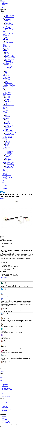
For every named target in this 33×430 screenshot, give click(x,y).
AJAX (6, 176)
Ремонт (3, 2)
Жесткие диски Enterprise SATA (10, 57)
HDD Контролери (6, 63)
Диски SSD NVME (8, 61)
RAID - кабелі (9, 67)
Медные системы (6, 118)
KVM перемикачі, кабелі (9, 131)
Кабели (4, 95)
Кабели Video (7, 98)
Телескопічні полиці (10, 150)
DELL (4, 31)
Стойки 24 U (7, 139)
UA (2, 7)
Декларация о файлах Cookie (6, 388)
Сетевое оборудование (5, 106)
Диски (3, 405)
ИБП (4, 170)
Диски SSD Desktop (8, 60)
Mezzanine (7, 82)
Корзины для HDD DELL (9, 76)
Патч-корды (7, 120)
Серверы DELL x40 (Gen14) (9, 15)
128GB (6, 74)
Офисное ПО (5, 40)
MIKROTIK (6, 110)
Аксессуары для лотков (9, 167)
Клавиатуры (7, 104)
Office (6, 41)
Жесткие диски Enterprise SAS (10, 59)
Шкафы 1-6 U (7, 143)
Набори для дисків (6, 48)
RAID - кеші (9, 68)
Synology (6, 25)
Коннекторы (7, 122)
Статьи (3, 387)
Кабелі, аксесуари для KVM (11, 132)
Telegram (1, 377)
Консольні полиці (9, 153)
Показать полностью (3, 277)
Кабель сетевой (7, 119)
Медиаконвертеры (8, 126)
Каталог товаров (3, 9)
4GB (6, 70)
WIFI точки (5, 113)
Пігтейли (6, 129)
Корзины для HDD (6, 75)
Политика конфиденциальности (7, 389)
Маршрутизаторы (6, 111)
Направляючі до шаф (8, 156)
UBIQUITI (6, 109)
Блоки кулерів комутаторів (9, 134)
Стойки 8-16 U (7, 141)
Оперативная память (5, 407)
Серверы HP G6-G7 (8, 23)
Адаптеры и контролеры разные (8, 105)
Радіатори (6, 52)
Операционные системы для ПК (8, 42)
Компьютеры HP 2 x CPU (9, 33)
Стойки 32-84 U (7, 142)
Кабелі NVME (7, 99)
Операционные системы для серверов (9, 36)
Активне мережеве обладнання (8, 130)
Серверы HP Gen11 (8, 19)
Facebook (1, 380)
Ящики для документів (8, 159)
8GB (6, 71)
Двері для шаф (7, 147)
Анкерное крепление (8, 166)
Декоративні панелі (6, 46)
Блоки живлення (6, 88)
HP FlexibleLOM (7, 79)
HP (3, 18)
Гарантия (3, 383)
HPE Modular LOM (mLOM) (9, 84)
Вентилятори (7, 53)
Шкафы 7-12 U (7, 144)
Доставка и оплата (5, 3)
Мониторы (6, 102)
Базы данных (5, 39)
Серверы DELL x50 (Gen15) (9, 14)
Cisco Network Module (8, 83)
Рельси (4, 45)
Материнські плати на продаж (8, 86)
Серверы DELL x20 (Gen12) (9, 17)
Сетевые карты (5, 78)
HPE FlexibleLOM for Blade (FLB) (10, 85)
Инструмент (5, 107)
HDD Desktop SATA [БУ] (9, 62)
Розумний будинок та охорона (6, 175)
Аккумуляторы (5, 172)
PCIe (6, 81)
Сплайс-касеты (7, 128)
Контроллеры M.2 (8, 64)
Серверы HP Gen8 (8, 22)
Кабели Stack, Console (8, 133)
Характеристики (4, 248)
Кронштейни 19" (7, 155)
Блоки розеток (5, 169)
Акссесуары (5, 148)
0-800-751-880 (2, 1)
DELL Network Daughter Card (9, 80)
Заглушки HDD (7, 77)
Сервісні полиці (9, 152)
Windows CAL (7, 38)
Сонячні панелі (5, 174)
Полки (6, 149)
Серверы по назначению (7, 27)
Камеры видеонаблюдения (7, 177)
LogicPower (7, 171)
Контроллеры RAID (8, 65)
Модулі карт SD (5, 47)
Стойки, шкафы (4, 138)
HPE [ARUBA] (7, 116)
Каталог (3, 183)
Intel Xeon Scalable (8, 92)
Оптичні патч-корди (8, 127)
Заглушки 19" (7, 158)
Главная (3, 182)
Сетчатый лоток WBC (10, 164)
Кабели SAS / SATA (8, 101)
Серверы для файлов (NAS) (9, 29)
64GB (6, 73)
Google (1, 379)
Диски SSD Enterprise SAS (9, 56)
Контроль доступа (6, 180)
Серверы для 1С (8, 28)
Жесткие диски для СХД (11, 58)
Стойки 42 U (7, 140)
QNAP (6, 26)
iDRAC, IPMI (5, 50)
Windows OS (7, 37)
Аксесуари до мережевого (7, 137)
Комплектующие (4, 185)
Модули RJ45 (7, 121)
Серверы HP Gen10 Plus (9, 20)
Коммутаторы (5, 108)
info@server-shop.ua (5, 375)
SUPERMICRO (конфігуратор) (8, 24)
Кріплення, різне (7, 160)
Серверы (3, 13)
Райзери (4, 44)
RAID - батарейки (9, 66)
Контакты (3, 4)
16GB (6, 72)
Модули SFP (9, 124)
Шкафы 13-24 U (7, 145)
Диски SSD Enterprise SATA (9, 55)
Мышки (6, 103)
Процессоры (5, 91)
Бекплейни (7, 49)
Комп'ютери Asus (6, 35)
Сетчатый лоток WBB (10, 165)
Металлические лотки (8, 163)
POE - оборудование (8, 136)
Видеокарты (5, 93)
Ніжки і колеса (7, 161)
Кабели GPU (7, 100)
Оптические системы (6, 123)
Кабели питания (7, 96)
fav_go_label (2, 198)
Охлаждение (5, 51)
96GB (6, 69)
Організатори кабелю (8, 154)
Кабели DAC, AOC (10, 125)
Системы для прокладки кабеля (8, 162)
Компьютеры (4, 30)
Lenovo (4, 34)
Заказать (1, 236)
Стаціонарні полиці (10, 151)
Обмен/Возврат (5, 384)
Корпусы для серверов (7, 94)
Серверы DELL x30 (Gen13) (9, 16)
